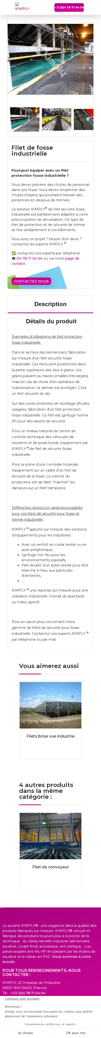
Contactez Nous (31, 281)
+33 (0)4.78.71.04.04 (28, 993)
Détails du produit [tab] (51, 321)
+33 (69, 7)
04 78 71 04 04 (30, 258)
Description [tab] (50, 304)
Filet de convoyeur (50, 867)
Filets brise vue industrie (50, 736)
